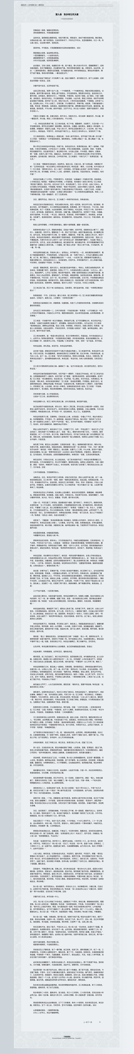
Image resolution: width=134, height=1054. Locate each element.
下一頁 (90, 1022)
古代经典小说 (32, 5)
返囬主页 (23, 5)
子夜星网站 (67, 1036)
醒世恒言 (41, 5)
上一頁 (85, 1022)
